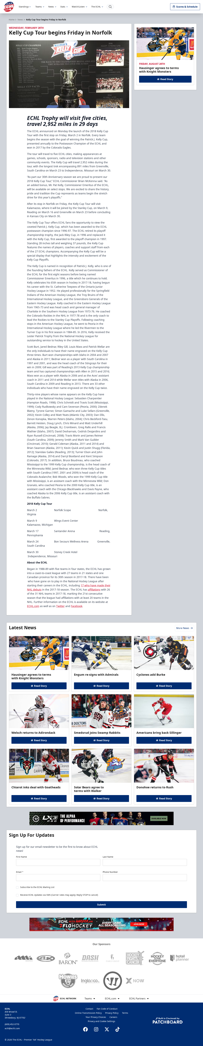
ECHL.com (33, 606)
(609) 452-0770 (12, 1024)
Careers (113, 1017)
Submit (101, 904)
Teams (38, 6)
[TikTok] (117, 1029)
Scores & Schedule (187, 6)
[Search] (110, 6)
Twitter (60, 606)
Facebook (76, 606)
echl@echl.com (12, 1028)
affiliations (94, 589)
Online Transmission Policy (88, 1012)
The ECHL (96, 6)
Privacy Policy (111, 1012)
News (51, 6)
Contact (89, 1008)
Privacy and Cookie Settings (101, 1021)
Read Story (166, 79)
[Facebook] (85, 1029)
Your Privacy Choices (96, 1017)
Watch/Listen (78, 6)
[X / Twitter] (107, 1029)
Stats (62, 6)
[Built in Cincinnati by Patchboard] (167, 1020)
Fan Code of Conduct (107, 1008)
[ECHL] (9, 6)
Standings (24, 6)
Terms (125, 1012)
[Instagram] (96, 1029)
